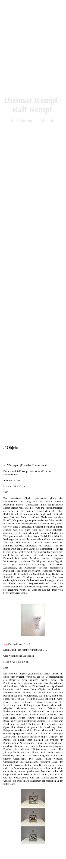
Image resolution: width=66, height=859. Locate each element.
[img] (33, 215)
